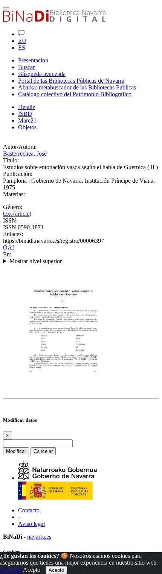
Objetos (27, 127)
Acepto (31, 569)
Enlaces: (13, 234)
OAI (8, 247)
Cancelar (43, 451)
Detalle (26, 107)
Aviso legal (31, 524)
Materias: (14, 194)
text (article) (17, 214)
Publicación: (17, 174)
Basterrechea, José (25, 153)
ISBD (25, 114)
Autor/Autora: (20, 147)
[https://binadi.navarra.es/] (54, 20)
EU (22, 41)
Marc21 (27, 120)
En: (7, 254)
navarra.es (39, 536)
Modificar (16, 451)
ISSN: (10, 220)
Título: (11, 160)
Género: (12, 207)
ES (21, 47)
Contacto (29, 510)
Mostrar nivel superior (35, 261)
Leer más (11, 569)
